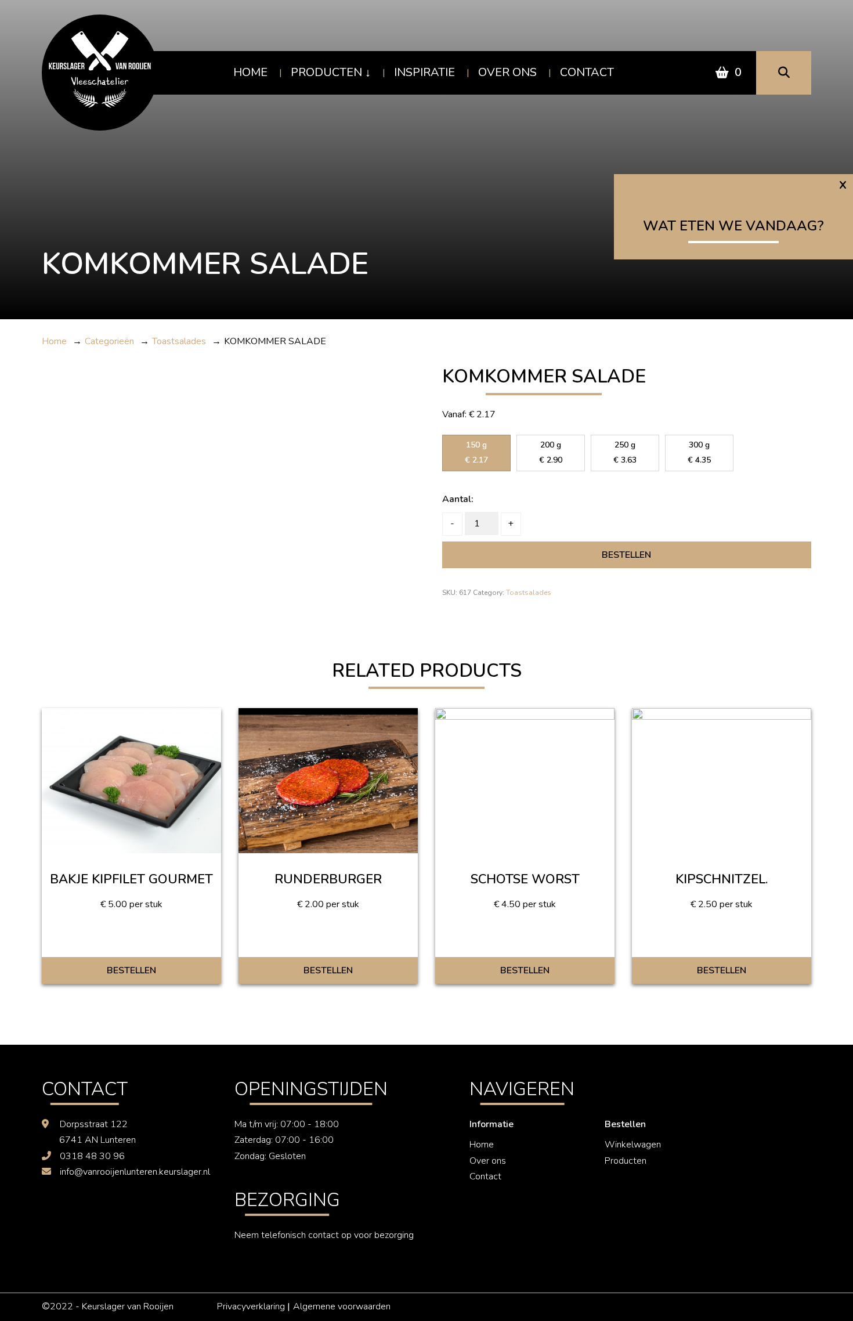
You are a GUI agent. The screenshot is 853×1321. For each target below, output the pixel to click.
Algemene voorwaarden (342, 1306)
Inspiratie (424, 72)
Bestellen (626, 554)
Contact (587, 72)
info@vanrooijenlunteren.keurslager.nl (135, 1171)
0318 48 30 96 (92, 1156)
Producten (326, 72)
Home (250, 72)
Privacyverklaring (251, 1306)
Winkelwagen (633, 1144)
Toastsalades (528, 592)
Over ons (507, 72)
